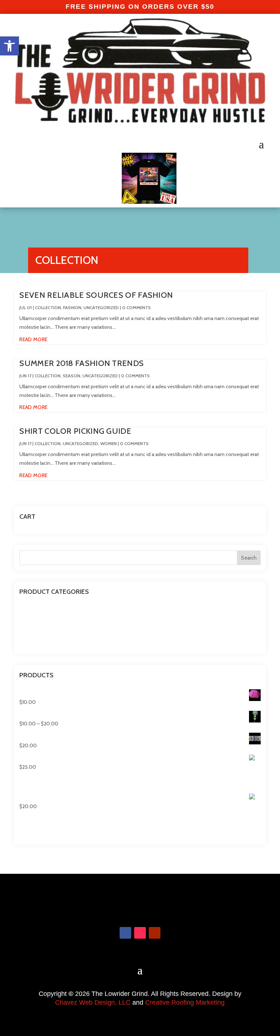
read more (33, 339)
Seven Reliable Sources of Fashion (96, 295)
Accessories (32, 607)
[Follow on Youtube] (154, 933)
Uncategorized (101, 307)
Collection (48, 307)
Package (28, 630)
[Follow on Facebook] (125, 933)
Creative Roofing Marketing (185, 1002)
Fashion (72, 307)
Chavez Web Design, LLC (93, 1002)
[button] (9, 45)
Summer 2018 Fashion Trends (81, 363)
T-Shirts (28, 641)
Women (108, 443)
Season (71, 375)
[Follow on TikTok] (140, 933)
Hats (24, 618)
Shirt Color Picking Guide (75, 431)
